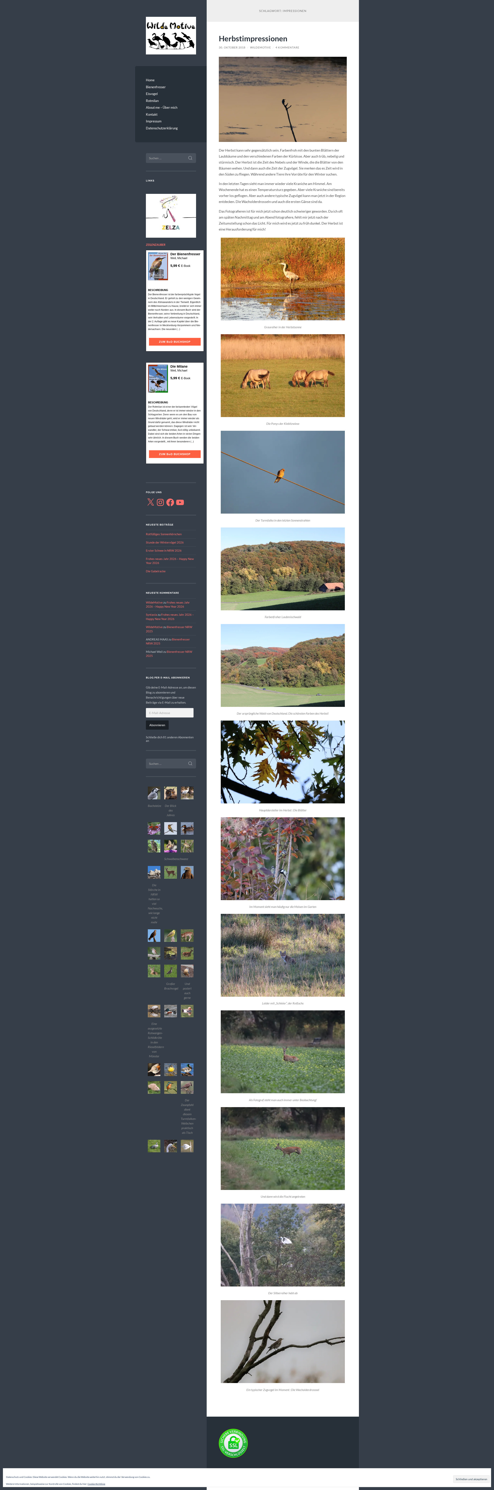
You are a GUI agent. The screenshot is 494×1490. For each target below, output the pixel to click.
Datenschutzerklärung (162, 128)
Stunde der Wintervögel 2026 (165, 542)
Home (150, 80)
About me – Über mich (161, 107)
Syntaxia (151, 614)
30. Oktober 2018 (232, 47)
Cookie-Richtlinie (96, 1483)
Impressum (154, 121)
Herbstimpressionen (253, 38)
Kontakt (151, 114)
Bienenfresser (156, 87)
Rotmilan (152, 101)
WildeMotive (154, 602)
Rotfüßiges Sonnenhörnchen (164, 534)
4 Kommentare (287, 47)
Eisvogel (152, 94)
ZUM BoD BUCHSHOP (174, 341)
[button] (154, 798)
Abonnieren (157, 725)
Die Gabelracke (156, 571)
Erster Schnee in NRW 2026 (164, 550)
